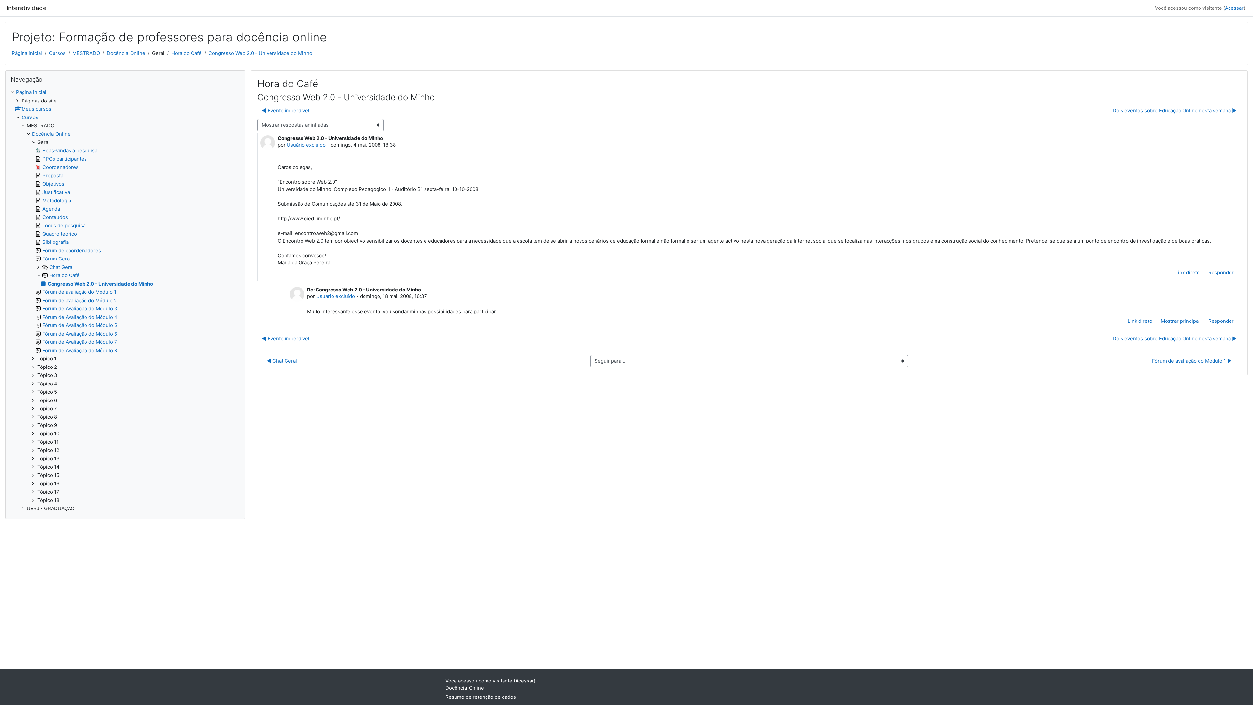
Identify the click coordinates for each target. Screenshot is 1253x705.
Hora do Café (186, 53)
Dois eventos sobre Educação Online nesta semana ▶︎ (1175, 110)
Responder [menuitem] (1221, 272)
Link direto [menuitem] (1187, 272)
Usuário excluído (306, 145)
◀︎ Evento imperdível (285, 110)
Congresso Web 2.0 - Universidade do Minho (260, 53)
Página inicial (27, 53)
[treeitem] (125, 300)
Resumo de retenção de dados (480, 697)
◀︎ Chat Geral (282, 361)
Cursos (57, 53)
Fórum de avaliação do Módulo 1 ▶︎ (1192, 361)
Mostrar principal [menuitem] (1180, 321)
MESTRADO (86, 53)
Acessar (1234, 8)
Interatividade (27, 8)
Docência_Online (126, 53)
